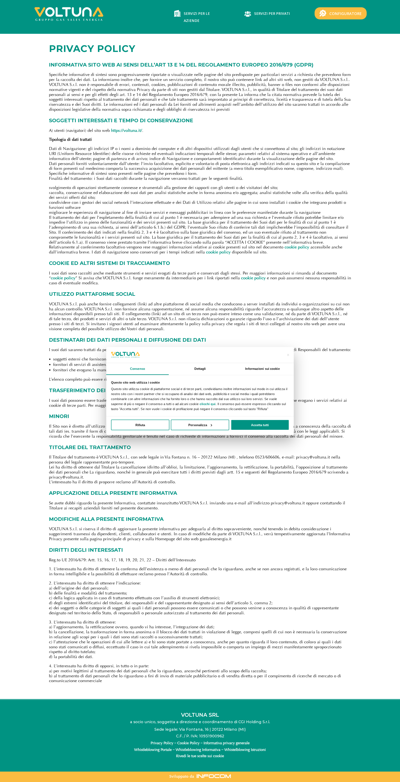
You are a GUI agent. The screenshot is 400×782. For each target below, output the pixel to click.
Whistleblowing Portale (153, 749)
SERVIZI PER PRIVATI (272, 13)
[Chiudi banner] (288, 354)
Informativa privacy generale (227, 743)
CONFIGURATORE (345, 13)
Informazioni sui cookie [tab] (262, 368)
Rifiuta (140, 425)
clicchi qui (208, 404)
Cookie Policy (188, 743)
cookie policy (296, 247)
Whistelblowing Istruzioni (245, 749)
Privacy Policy (162, 743)
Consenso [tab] (137, 368)
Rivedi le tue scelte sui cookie (200, 756)
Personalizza (197, 425)
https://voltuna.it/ (126, 130)
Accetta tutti (260, 425)
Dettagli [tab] (200, 368)
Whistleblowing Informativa (198, 749)
